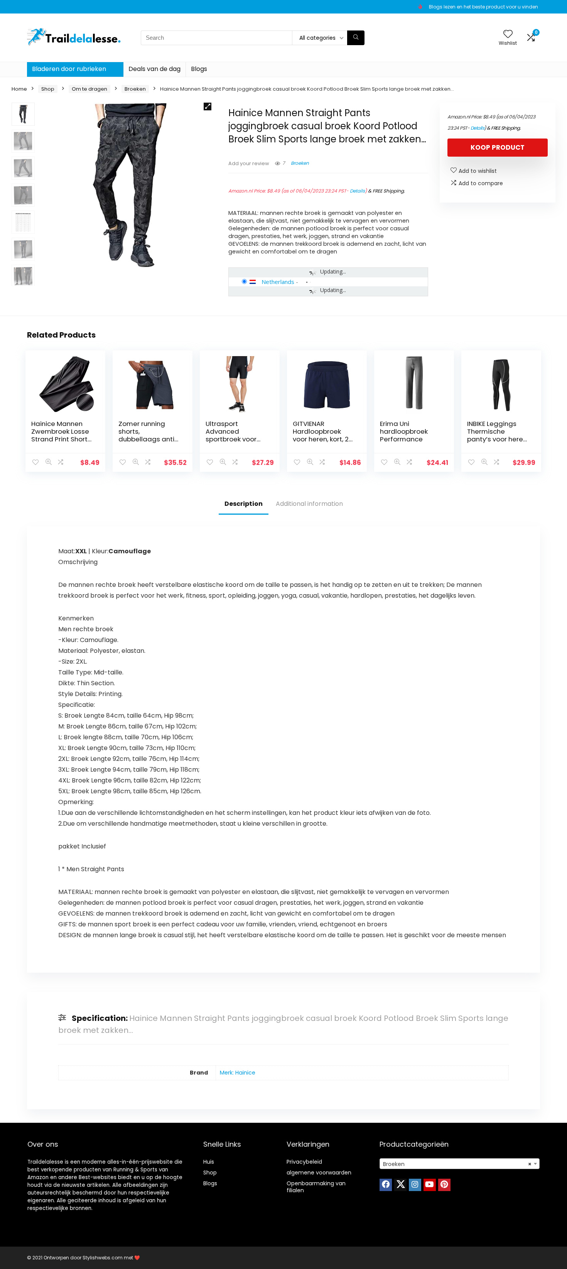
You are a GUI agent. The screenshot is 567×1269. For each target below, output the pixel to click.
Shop (47, 89)
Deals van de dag (154, 68)
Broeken (135, 89)
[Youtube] (430, 1185)
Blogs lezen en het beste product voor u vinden (483, 6)
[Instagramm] (415, 1185)
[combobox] (460, 1163)
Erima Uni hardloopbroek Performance (404, 431)
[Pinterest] (444, 1185)
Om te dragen (89, 89)
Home (19, 89)
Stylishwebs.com (103, 1257)
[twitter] (400, 1185)
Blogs (199, 68)
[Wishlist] (508, 34)
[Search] (355, 37)
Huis (208, 1162)
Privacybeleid (304, 1162)
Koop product (498, 147)
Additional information (309, 503)
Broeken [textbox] (457, 1164)
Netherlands (278, 282)
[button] (207, 106)
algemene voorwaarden (319, 1172)
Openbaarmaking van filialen (316, 1186)
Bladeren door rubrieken (69, 68)
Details (357, 191)
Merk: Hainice (237, 1072)
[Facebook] (386, 1185)
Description (243, 503)
